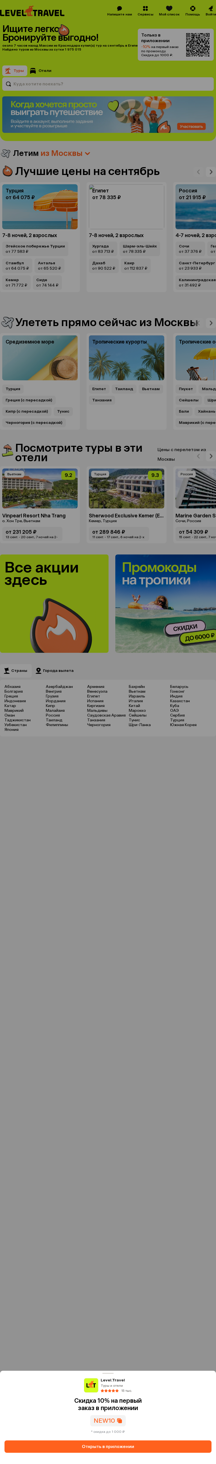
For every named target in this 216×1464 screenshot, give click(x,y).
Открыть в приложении (108, 1446)
